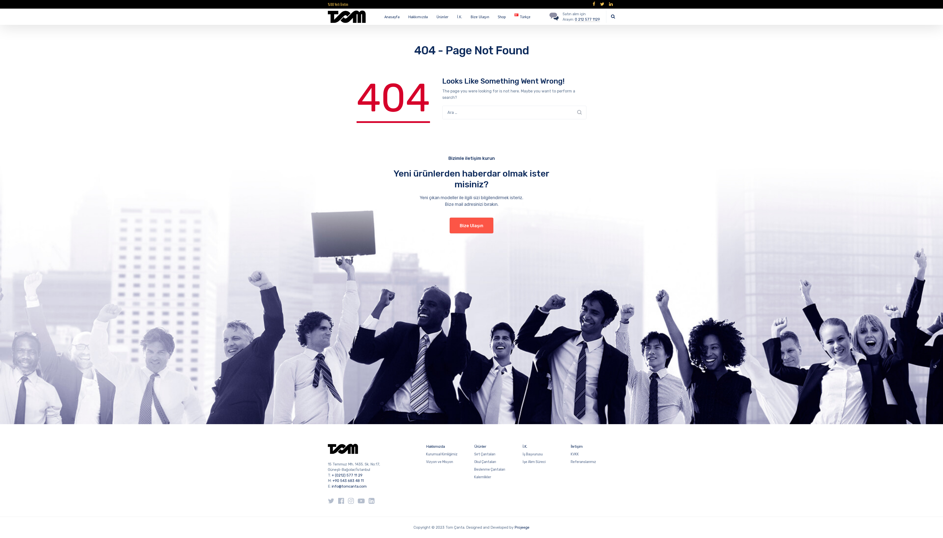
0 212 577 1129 (587, 19)
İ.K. (459, 16)
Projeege (521, 527)
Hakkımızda (418, 16)
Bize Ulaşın (480, 16)
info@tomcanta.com (349, 486)
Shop (502, 16)
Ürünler (442, 16)
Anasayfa (392, 16)
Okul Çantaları (485, 462)
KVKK (575, 454)
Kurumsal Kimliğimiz (442, 454)
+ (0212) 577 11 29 (347, 475)
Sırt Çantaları (484, 454)
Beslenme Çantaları (489, 469)
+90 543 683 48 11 (348, 480)
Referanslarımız (583, 462)
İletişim (577, 446)
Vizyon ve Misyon (439, 462)
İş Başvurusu (533, 454)
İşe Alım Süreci (534, 462)
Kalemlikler (482, 477)
